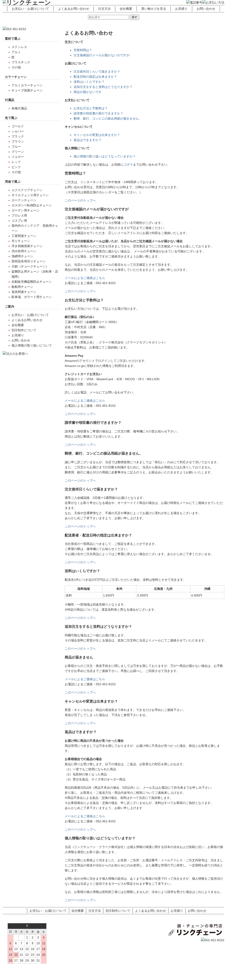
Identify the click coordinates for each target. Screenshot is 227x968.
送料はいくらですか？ (89, 81)
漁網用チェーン (22, 256)
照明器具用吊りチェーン (29, 261)
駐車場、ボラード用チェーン (32, 297)
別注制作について (24, 330)
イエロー (18, 157)
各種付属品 (19, 108)
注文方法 (104, 8)
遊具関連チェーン (24, 292)
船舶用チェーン (22, 286)
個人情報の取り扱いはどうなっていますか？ (105, 156)
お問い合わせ (206, 8)
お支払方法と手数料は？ (91, 108)
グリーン (18, 151)
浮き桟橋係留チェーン (27, 246)
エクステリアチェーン (27, 190)
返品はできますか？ (88, 140)
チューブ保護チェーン (27, 90)
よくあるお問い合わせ (73, 8)
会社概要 (126, 8)
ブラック (18, 136)
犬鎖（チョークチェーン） (30, 266)
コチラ (128, 164)
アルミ (16, 52)
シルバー (18, 131)
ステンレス (19, 47)
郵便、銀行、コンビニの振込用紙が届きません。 (108, 118)
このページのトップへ (80, 200)
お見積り (181, 8)
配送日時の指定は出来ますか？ (95, 76)
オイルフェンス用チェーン (30, 195)
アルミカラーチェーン (27, 85)
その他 (16, 67)
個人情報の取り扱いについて (32, 345)
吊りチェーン (21, 241)
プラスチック (21, 62)
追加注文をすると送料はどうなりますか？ (103, 87)
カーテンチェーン (24, 200)
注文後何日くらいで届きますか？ (97, 71)
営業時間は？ (83, 50)
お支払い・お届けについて (30, 8)
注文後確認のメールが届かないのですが (101, 55)
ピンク (16, 167)
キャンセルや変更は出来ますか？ (97, 135)
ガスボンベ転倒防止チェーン (32, 205)
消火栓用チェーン (24, 251)
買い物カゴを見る (153, 8)
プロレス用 (19, 215)
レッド (16, 162)
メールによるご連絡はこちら (85, 278)
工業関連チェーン (24, 236)
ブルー (16, 146)
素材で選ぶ (12, 38)
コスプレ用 (19, 220)
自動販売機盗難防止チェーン (32, 281)
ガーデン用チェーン (25, 210)
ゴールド (18, 126)
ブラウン (18, 141)
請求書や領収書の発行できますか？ (98, 113)
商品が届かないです (88, 92)
